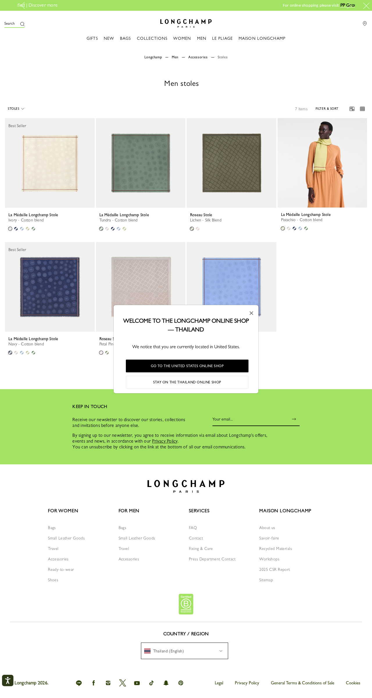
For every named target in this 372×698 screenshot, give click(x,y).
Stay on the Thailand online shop (187, 382)
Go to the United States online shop (187, 366)
